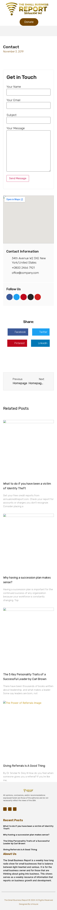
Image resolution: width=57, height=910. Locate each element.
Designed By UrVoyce (28, 904)
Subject (11, 115)
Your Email (13, 100)
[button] (28, 31)
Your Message (15, 128)
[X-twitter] (14, 809)
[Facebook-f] (5, 809)
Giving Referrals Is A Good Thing (24, 766)
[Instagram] (10, 809)
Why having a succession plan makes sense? (26, 834)
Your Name (13, 86)
